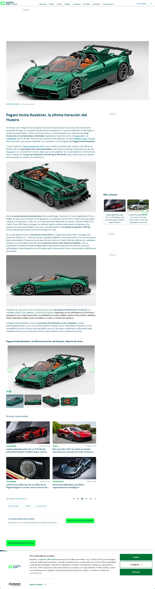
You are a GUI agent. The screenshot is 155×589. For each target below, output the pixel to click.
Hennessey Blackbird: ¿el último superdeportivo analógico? (72, 459)
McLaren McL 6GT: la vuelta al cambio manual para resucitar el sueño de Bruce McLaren (73, 423)
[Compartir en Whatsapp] (94, 498)
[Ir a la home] (9, 3)
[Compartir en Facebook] (86, 498)
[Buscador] (151, 3)
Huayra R (10, 151)
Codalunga (11, 138)
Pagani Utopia (80, 138)
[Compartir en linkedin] (90, 498)
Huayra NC (79, 136)
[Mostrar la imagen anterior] (10, 370)
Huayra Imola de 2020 (33, 146)
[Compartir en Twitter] (81, 498)
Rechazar (136, 572)
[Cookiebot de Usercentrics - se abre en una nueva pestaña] (15, 584)
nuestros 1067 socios (48, 559)
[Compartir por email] (73, 498)
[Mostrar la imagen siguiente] (92, 370)
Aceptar (136, 557)
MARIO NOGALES (13, 104)
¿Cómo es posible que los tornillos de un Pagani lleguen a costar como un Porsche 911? (26, 459)
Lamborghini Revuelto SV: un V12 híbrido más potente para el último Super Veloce (24, 423)
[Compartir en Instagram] (77, 498)
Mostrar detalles (36, 584)
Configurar (134, 565)
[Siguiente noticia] (145, 212)
